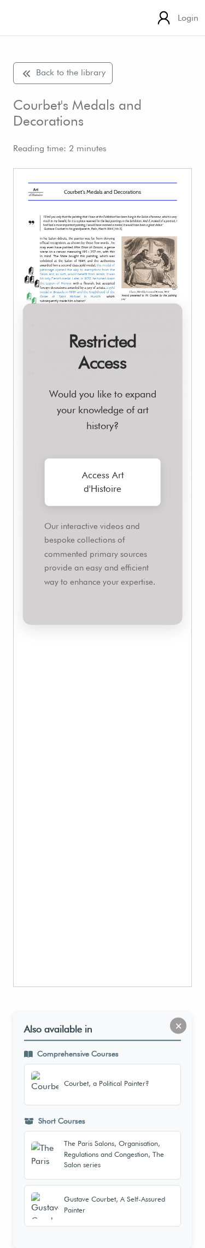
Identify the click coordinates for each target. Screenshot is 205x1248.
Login (188, 18)
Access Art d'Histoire (103, 481)
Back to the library (69, 72)
